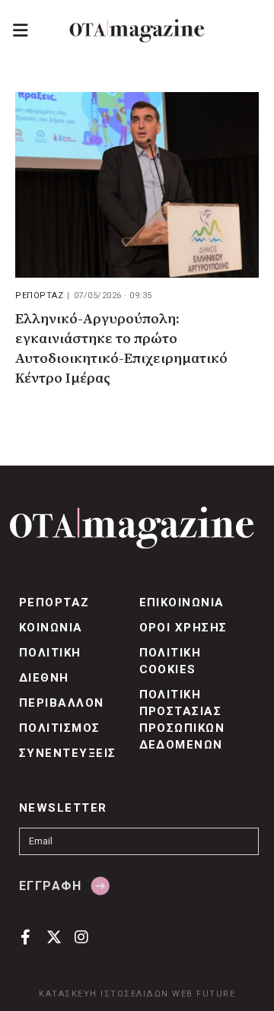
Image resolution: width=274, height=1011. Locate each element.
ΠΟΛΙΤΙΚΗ (50, 653)
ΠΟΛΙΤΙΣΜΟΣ (59, 728)
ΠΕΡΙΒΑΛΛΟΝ (61, 703)
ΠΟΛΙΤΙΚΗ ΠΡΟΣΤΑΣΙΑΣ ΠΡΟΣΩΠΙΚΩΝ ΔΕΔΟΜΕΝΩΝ (182, 720)
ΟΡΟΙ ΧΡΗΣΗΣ (183, 627)
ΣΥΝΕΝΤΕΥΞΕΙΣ (67, 753)
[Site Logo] (137, 30)
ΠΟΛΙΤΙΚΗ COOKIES (170, 661)
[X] (53, 937)
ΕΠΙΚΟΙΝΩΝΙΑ (182, 602)
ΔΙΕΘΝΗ (44, 678)
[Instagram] (82, 937)
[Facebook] (25, 937)
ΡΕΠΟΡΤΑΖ (39, 295)
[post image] (137, 185)
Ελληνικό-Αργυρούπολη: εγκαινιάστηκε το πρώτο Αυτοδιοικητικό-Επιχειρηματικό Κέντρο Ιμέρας (121, 348)
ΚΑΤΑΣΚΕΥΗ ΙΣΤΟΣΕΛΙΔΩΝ (104, 994)
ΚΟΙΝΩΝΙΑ (51, 627)
